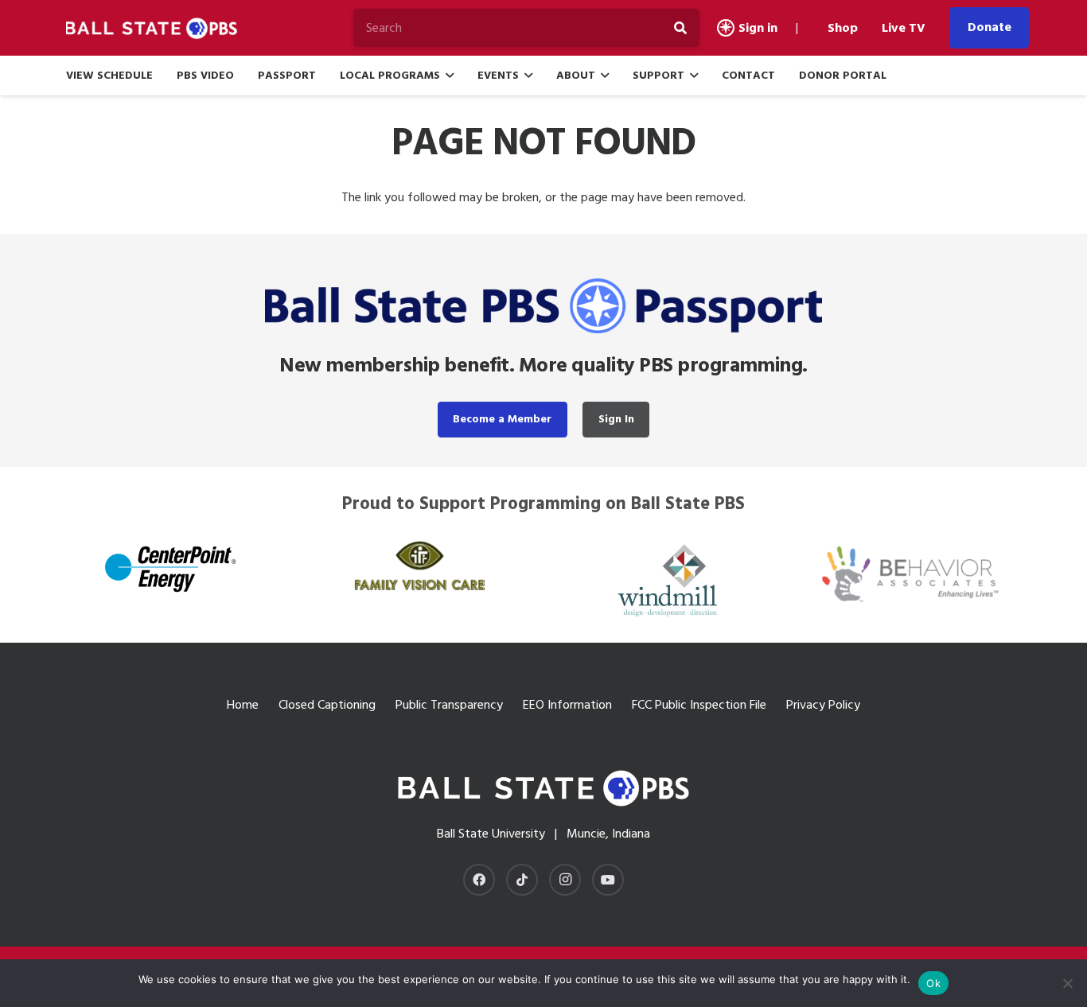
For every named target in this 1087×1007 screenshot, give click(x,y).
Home (243, 704)
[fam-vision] (419, 565)
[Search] (680, 28)
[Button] (725, 28)
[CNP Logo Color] (171, 568)
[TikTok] (522, 880)
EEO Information (567, 704)
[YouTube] (608, 880)
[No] (1067, 983)
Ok (933, 983)
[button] (450, 76)
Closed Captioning (327, 704)
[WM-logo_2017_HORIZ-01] (668, 579)
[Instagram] (565, 880)
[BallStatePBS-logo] (156, 28)
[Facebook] (479, 880)
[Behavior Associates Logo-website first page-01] (916, 574)
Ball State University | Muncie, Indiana (543, 833)
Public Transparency (449, 704)
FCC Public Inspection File (699, 704)
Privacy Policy (823, 704)
